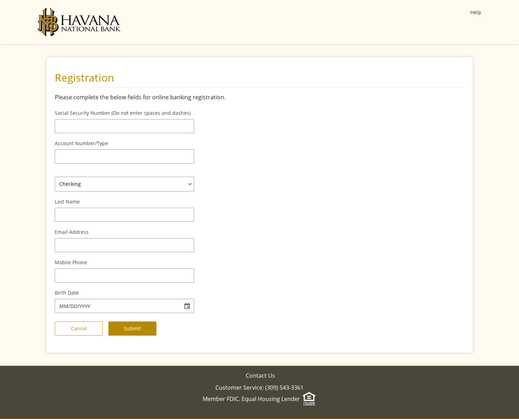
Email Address (72, 232)
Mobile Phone (71, 262)
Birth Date (67, 292)
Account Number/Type (81, 143)
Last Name (67, 201)
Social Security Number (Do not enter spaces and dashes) (123, 113)
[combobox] (124, 184)
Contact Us (260, 375)
